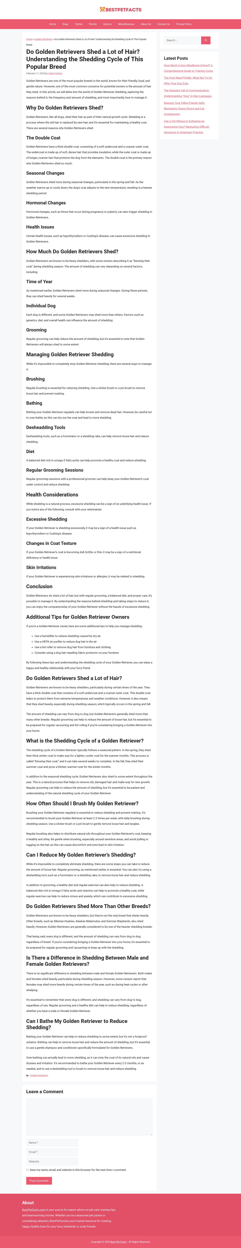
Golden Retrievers (43, 39)
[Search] (206, 40)
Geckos (107, 24)
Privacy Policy (184, 24)
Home (52, 24)
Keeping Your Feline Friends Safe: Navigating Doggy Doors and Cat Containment (184, 108)
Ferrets (93, 24)
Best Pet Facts (118, 1241)
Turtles (78, 24)
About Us (146, 24)
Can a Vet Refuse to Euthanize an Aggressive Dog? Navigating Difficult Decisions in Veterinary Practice (186, 127)
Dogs (65, 24)
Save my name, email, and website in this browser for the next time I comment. (78, 1169)
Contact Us (164, 24)
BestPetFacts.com (33, 1209)
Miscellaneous (126, 24)
